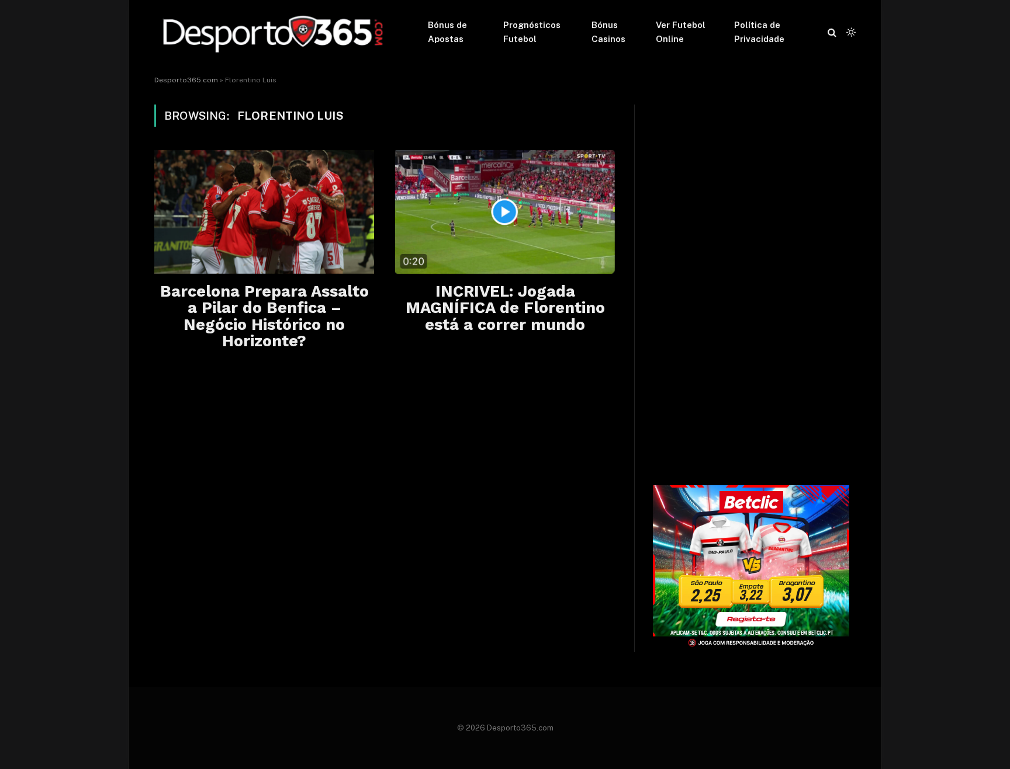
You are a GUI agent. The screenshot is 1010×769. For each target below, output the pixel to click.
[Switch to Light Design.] (850, 32)
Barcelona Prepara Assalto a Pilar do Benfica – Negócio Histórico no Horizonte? (264, 316)
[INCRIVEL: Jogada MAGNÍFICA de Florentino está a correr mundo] (505, 212)
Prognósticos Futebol (532, 32)
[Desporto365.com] (275, 32)
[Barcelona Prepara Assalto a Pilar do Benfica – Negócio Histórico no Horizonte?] (264, 212)
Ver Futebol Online (680, 32)
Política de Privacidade (759, 32)
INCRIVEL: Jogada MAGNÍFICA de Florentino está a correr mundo (505, 308)
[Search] (832, 32)
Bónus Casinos (608, 32)
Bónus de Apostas (447, 32)
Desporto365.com (186, 80)
